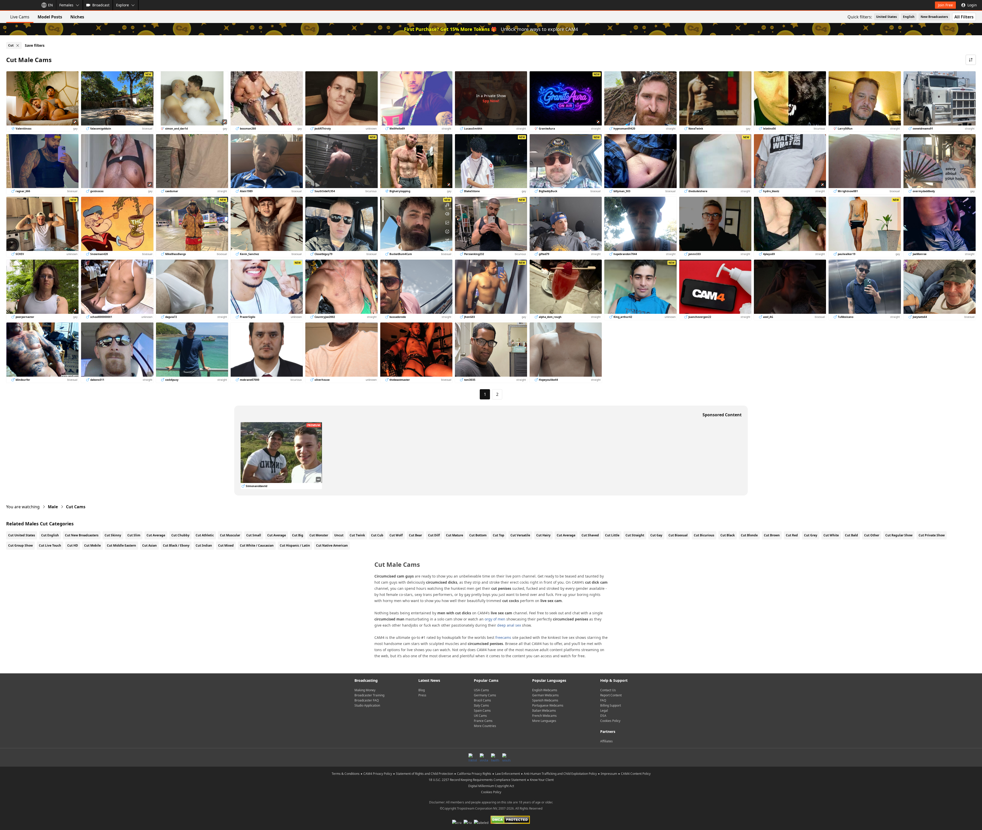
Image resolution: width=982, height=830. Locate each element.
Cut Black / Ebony (176, 545)
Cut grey (810, 535)
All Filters (964, 17)
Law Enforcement (507, 773)
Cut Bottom (478, 535)
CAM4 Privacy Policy (377, 773)
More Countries (485, 726)
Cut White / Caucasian (257, 545)
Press (422, 695)
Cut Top (498, 535)
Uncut (338, 535)
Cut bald (851, 535)
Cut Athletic (205, 535)
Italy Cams (481, 705)
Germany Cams (485, 695)
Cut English (50, 535)
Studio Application (367, 705)
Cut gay (656, 535)
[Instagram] (484, 757)
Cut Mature (454, 535)
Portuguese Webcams (547, 705)
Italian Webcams (544, 710)
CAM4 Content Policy (636, 773)
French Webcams (544, 715)
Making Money (364, 690)
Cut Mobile (92, 545)
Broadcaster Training (369, 695)
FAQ (603, 700)
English (908, 17)
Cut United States (21, 535)
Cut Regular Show (898, 535)
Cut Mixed (226, 545)
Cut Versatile (520, 535)
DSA (603, 715)
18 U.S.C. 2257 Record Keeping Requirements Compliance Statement (477, 780)
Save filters (34, 45)
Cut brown (772, 535)
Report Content (611, 695)
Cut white (831, 535)
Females (66, 5)
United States (886, 17)
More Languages (544, 721)
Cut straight (635, 535)
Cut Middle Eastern (121, 545)
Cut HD (72, 545)
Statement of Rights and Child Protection (424, 773)
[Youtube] (506, 757)
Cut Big (297, 535)
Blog (421, 690)
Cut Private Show (932, 535)
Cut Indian (204, 545)
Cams (75, 507)
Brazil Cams (482, 700)
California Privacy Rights (474, 773)
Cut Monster (318, 535)
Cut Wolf (396, 535)
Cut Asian (149, 545)
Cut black (727, 535)
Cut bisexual (678, 535)
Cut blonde (749, 535)
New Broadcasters (934, 17)
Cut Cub (377, 535)
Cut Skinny (113, 535)
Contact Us (608, 690)
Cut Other (871, 535)
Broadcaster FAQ (366, 700)
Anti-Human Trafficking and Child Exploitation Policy (560, 773)
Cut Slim (133, 535)
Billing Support (610, 705)
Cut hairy (543, 535)
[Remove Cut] (18, 45)
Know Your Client (542, 780)
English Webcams (544, 690)
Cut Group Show (20, 545)
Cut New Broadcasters (81, 535)
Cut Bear (415, 535)
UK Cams (480, 715)
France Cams (483, 721)
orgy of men (495, 619)
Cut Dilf (434, 535)
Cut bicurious (704, 535)
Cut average (566, 535)
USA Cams (481, 690)
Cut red (792, 535)
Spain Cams (482, 710)
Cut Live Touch (50, 545)
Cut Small (253, 535)
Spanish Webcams (545, 700)
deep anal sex (509, 625)
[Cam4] (18, 5)
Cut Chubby (180, 535)
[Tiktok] (472, 757)
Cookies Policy (610, 721)
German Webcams (545, 695)
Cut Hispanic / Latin (295, 545)
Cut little (612, 535)
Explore (122, 5)
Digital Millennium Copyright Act (491, 786)
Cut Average (156, 535)
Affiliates (606, 741)
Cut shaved (590, 535)
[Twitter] (495, 757)
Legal (604, 710)
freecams (503, 637)
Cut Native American (332, 545)
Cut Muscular (230, 535)
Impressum (609, 773)
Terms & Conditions (346, 773)
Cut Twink (357, 535)
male (53, 507)
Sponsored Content (722, 415)
